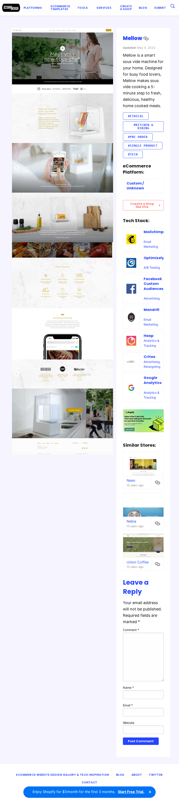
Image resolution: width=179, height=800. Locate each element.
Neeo (131, 480)
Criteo (149, 356)
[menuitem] (33, 8)
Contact (89, 782)
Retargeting (152, 366)
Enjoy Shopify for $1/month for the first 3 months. (88, 792)
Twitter (156, 775)
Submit (160, 8)
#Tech (133, 154)
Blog (143, 8)
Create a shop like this (142, 205)
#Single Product (142, 145)
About (136, 775)
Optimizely (154, 257)
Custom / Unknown (135, 186)
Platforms (33, 8)
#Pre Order (138, 137)
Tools (82, 8)
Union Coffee (138, 562)
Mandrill (151, 309)
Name (128, 687)
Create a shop (126, 7)
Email (128, 705)
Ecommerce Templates (60, 7)
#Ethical (136, 116)
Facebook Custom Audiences (153, 283)
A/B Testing (152, 267)
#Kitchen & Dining (143, 126)
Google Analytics (153, 380)
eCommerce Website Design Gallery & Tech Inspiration (62, 775)
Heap (148, 335)
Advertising (152, 298)
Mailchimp (154, 231)
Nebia (131, 521)
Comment (131, 630)
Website (128, 723)
